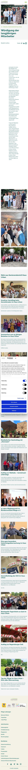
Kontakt (2, 753)
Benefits (2, 734)
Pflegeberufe (4, 732)
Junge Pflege (4, 719)
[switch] (25, 385)
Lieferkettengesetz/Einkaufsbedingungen (10, 758)
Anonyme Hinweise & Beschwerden (8, 760)
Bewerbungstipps (5, 736)
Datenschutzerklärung (6, 744)
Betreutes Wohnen (5, 715)
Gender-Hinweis (4, 756)
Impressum (3, 746)
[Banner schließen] (21, 358)
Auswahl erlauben (14, 406)
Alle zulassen (14, 402)
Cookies (2, 749)
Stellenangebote (4, 727)
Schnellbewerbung (5, 729)
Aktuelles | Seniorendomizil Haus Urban (12, 26)
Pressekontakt (4, 751)
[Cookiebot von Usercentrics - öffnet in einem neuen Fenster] (9, 358)
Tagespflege (3, 717)
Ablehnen (14, 410)
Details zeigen (21, 398)
